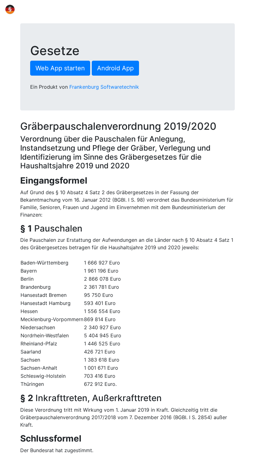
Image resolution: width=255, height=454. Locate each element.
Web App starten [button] (60, 68)
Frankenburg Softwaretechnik (104, 87)
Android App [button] (115, 68)
